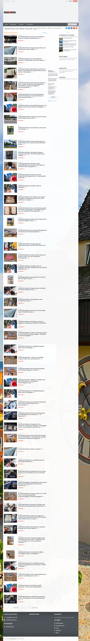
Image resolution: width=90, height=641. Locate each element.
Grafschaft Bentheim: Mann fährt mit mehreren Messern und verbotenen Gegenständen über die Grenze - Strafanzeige (32, 70)
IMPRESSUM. (59, 623)
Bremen (26, 28)
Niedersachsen (50, 28)
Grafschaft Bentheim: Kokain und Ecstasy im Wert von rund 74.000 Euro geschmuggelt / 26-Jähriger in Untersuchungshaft (32, 334)
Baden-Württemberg (8, 28)
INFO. (57, 633)
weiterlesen (20, 40)
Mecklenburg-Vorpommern (42, 28)
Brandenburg (21, 28)
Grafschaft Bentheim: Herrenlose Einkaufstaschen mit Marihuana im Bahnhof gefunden (32, 230)
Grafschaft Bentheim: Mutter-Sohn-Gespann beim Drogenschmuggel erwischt (32, 219)
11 (28, 607)
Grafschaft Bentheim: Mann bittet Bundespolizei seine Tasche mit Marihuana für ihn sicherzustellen (32, 403)
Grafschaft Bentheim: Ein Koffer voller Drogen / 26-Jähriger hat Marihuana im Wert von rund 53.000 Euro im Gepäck (31, 198)
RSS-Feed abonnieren (1, 378)
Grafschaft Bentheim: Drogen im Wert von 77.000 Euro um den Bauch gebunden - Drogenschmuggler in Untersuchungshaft (32, 495)
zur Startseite (44, 32)
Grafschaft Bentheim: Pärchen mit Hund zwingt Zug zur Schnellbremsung (31, 311)
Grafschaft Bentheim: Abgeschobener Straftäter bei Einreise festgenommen (32, 288)
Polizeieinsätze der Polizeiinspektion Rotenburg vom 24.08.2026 (52, 92)
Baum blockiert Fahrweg (51, 84)
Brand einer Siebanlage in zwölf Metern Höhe (53, 75)
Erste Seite (16, 607)
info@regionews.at (11, 620)
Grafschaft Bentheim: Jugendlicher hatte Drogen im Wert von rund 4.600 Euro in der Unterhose (32, 471)
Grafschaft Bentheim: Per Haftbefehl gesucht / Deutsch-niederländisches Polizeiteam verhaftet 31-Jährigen (32, 564)
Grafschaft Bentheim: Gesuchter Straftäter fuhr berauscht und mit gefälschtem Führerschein (31, 505)
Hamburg (30, 28)
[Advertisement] (54, 12)
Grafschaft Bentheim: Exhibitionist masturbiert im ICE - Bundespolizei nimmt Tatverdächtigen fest (31, 598)
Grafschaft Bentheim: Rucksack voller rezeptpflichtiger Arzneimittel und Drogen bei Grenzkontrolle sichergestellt (31, 165)
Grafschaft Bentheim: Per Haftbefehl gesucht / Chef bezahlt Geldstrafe (31, 460)
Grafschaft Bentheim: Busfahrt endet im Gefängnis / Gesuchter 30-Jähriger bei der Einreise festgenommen (32, 267)
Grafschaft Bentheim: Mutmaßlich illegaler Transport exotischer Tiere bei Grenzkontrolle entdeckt (31, 154)
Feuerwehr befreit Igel (67, 38)
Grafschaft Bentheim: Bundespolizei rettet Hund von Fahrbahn (32, 128)
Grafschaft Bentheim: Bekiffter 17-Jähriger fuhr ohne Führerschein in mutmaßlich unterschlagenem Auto (31, 381)
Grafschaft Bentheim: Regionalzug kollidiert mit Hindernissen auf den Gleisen (32, 48)
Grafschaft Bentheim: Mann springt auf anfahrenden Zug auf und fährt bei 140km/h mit (32, 244)
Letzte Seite (34, 607)
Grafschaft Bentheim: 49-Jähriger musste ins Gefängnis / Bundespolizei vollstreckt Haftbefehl (32, 322)
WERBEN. (58, 630)
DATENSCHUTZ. (60, 626)
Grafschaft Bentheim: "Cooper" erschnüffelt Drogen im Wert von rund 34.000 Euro (30, 358)
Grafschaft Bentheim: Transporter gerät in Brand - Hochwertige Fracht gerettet (32, 117)
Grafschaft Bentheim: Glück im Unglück (29, 449)
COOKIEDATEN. (10, 627)
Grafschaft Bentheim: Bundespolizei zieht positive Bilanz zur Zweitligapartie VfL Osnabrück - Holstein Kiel (32, 484)
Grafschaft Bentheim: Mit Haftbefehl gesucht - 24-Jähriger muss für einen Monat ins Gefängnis (32, 106)
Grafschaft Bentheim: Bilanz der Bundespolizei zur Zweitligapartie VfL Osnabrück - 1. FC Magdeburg (31, 414)
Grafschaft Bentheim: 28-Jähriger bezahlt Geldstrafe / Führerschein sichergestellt (30, 586)
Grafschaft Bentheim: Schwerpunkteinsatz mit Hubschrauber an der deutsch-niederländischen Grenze (31, 143)
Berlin (17, 28)
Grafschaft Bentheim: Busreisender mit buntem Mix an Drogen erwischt (31, 277)
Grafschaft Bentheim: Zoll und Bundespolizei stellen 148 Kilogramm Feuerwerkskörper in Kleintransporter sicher (31, 96)
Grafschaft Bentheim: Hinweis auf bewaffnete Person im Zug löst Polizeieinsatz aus (31, 37)
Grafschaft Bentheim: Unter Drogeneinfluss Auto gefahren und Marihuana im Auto (32, 575)
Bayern (14, 28)
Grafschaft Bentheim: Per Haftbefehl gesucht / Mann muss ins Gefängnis (31, 346)
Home (6, 24)
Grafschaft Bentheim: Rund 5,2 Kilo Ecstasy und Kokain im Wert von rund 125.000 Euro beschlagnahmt (31, 256)
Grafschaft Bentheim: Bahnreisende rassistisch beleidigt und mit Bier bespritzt (31, 527)
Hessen (34, 28)
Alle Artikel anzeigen (53, 97)
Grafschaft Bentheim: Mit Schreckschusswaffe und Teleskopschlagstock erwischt (31, 369)
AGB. (57, 628)
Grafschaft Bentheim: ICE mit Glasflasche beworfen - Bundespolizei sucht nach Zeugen (31, 59)
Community (13, 1)
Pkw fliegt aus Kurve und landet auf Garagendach (52, 87)
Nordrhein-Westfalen (57, 28)
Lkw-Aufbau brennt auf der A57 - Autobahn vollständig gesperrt (53, 79)
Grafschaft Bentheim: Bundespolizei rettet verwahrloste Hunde (30, 300)
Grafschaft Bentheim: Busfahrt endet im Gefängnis (29, 186)
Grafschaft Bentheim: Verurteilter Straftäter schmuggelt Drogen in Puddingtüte (31, 552)
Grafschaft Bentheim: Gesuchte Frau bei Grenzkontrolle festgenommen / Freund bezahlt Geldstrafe (32, 176)
